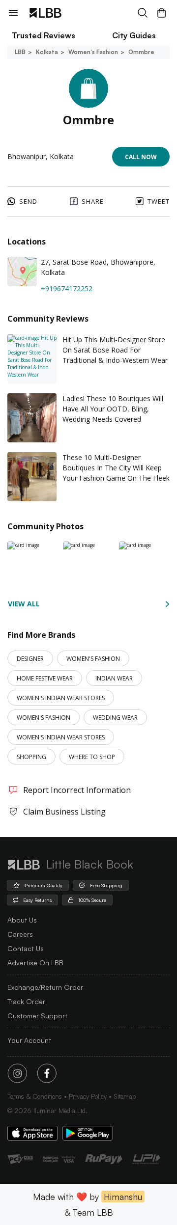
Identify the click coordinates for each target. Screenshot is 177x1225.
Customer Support (37, 1015)
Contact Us (25, 948)
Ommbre (141, 51)
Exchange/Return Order (45, 987)
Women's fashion (93, 51)
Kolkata (47, 51)
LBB (20, 51)
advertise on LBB (35, 962)
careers (20, 934)
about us (22, 920)
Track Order (26, 1001)
